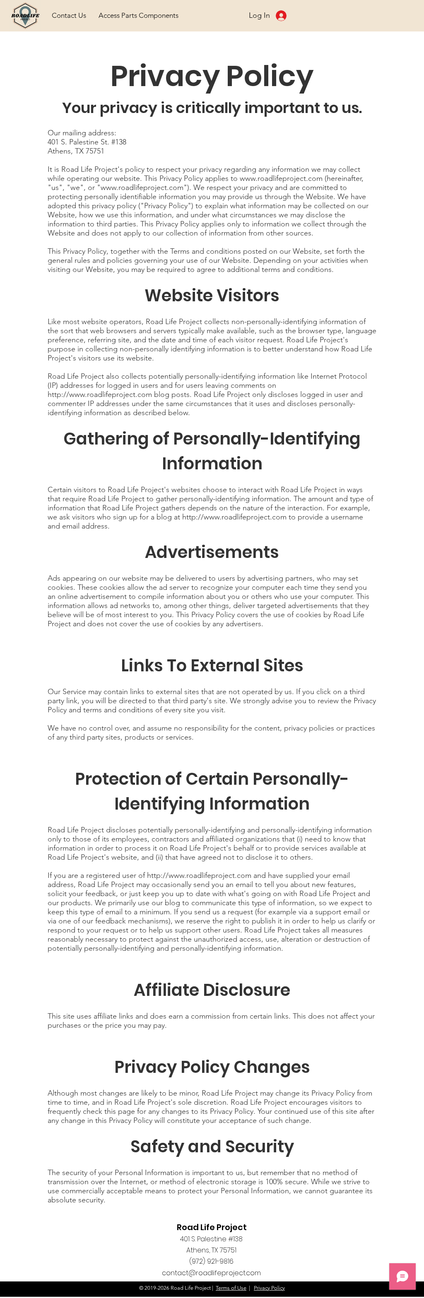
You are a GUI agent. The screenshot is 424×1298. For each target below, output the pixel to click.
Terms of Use (231, 1288)
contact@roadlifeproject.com (211, 1273)
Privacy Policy (269, 1288)
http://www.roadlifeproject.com (100, 394)
